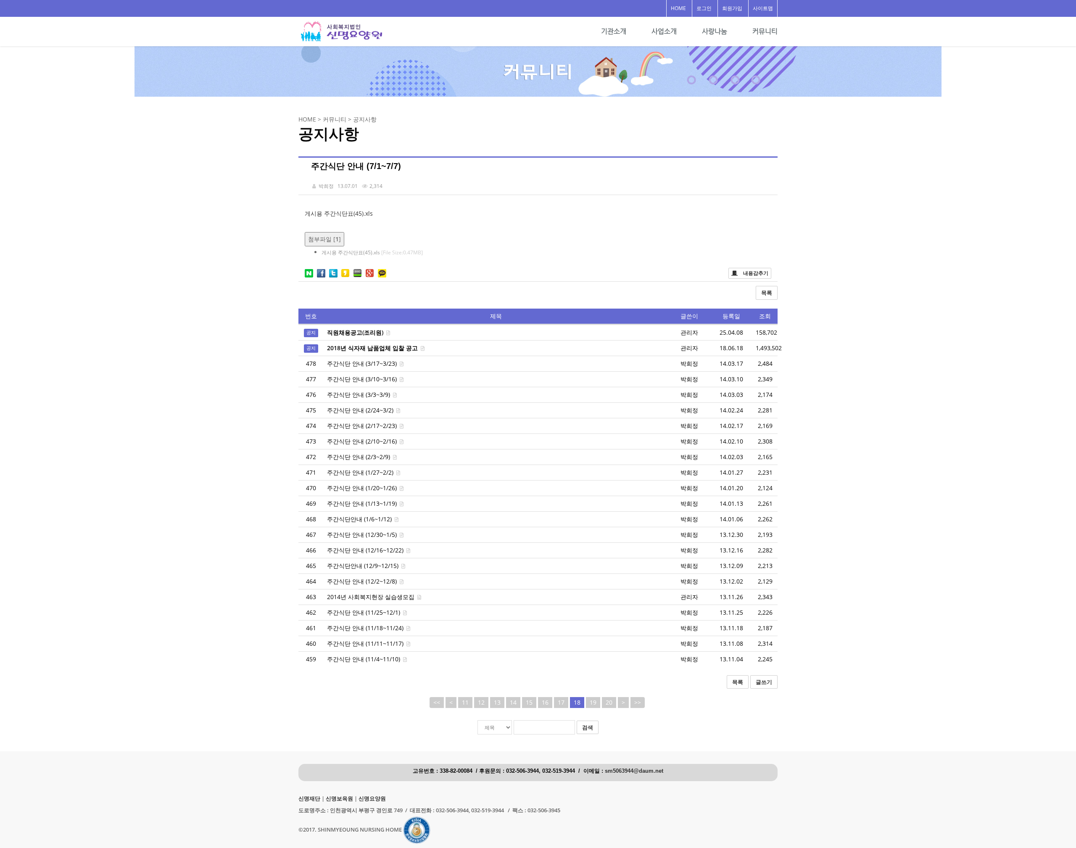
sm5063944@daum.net (634, 771)
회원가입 (732, 8)
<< (436, 702)
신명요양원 (372, 798)
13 (497, 702)
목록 (766, 292)
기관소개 (613, 31)
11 (465, 702)
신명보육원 (339, 798)
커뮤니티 (765, 31)
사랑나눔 (714, 31)
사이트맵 (763, 8)
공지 (311, 333)
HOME (678, 8)
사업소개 (664, 31)
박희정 (689, 363)
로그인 (704, 8)
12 (481, 702)
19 (593, 702)
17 (561, 702)
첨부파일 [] (324, 239)
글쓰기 (764, 682)
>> (637, 702)
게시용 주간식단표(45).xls (339, 213)
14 (513, 702)
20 (609, 702)
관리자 (689, 597)
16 (545, 702)
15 (529, 702)
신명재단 (309, 798)
